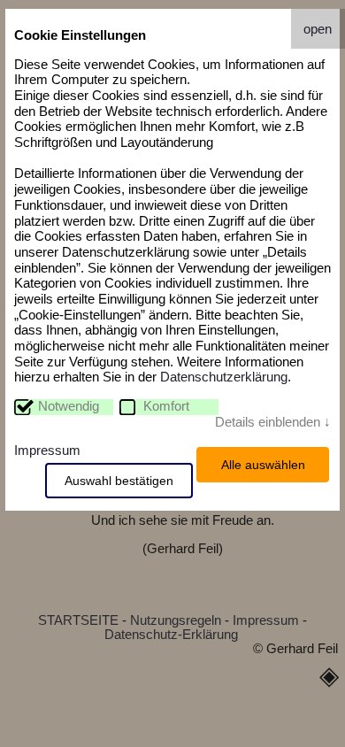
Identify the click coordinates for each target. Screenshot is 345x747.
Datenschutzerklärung (224, 377)
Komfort (166, 406)
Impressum (47, 450)
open (317, 29)
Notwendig (68, 406)
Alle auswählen (263, 465)
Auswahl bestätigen (119, 481)
